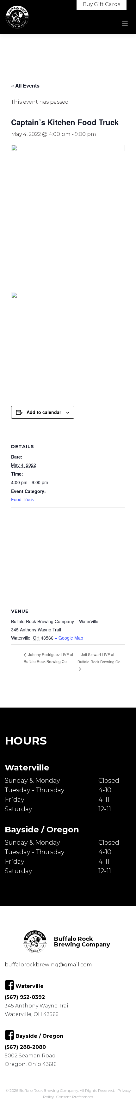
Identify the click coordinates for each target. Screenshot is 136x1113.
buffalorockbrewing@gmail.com (48, 965)
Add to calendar (44, 412)
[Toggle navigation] (125, 23)
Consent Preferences (74, 1096)
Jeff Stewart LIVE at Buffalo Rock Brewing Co (99, 658)
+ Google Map (69, 638)
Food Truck (22, 499)
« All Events (25, 85)
